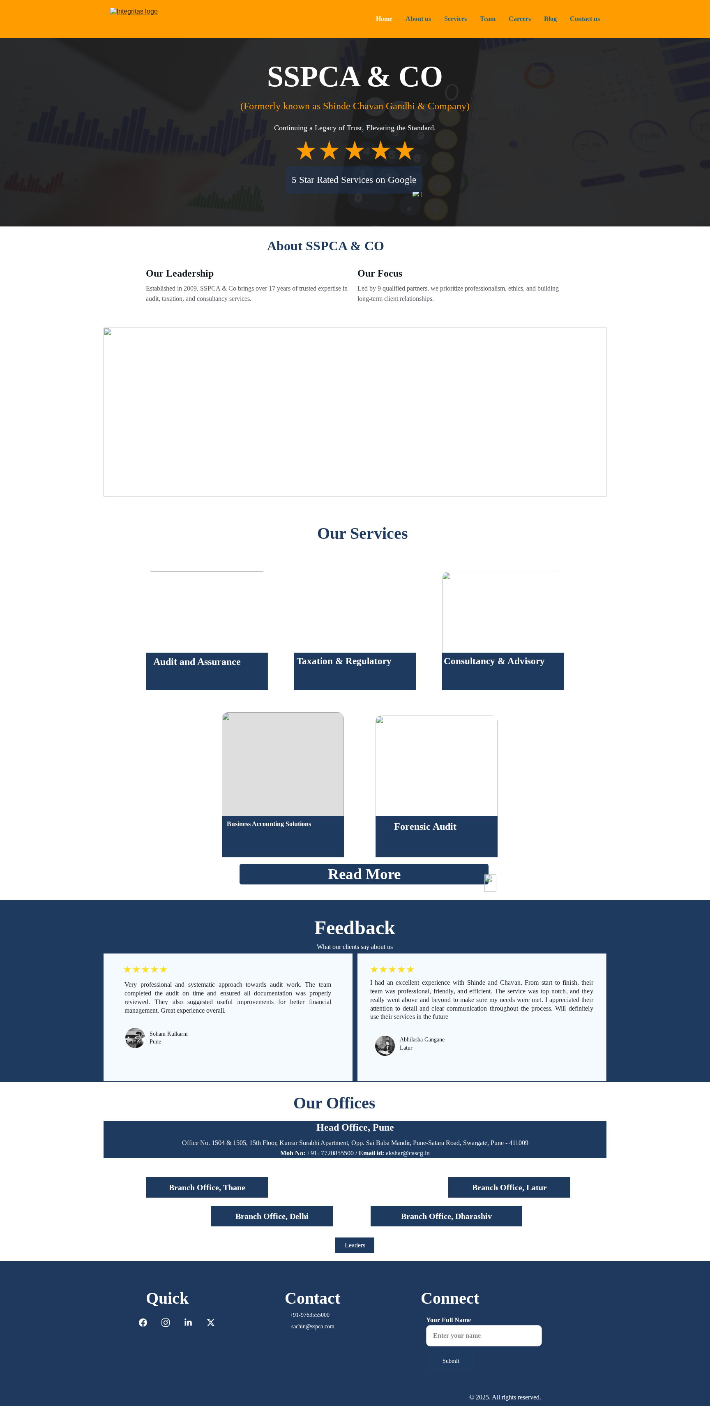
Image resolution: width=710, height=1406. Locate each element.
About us (418, 18)
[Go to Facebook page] (147, 1322)
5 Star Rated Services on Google (354, 180)
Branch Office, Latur (509, 1187)
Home (384, 18)
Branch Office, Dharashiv (446, 1216)
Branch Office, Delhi (272, 1216)
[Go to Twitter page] (211, 1322)
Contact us (585, 18)
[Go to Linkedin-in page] (192, 1322)
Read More (364, 874)
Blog (550, 18)
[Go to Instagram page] (169, 1322)
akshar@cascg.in (408, 1153)
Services (455, 18)
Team (488, 18)
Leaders (355, 1245)
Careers (520, 18)
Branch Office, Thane (207, 1187)
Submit (451, 1361)
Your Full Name (448, 1319)
